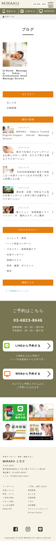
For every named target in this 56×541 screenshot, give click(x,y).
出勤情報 (12, 108)
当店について (8, 490)
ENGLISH (7, 509)
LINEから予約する (28, 345)
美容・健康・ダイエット (20, 265)
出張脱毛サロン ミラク (19, 291)
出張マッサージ (15, 254)
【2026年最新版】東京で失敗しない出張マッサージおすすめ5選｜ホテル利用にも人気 (26, 175)
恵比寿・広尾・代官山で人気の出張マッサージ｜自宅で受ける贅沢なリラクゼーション (26, 195)
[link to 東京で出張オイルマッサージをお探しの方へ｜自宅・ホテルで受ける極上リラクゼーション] (8, 151)
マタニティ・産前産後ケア (21, 249)
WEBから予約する (28, 373)
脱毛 (9, 271)
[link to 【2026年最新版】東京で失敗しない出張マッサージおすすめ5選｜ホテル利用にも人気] (8, 171)
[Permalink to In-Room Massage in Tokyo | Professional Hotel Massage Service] (15, 54)
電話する (11, 11)
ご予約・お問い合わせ (37, 486)
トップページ (8, 486)
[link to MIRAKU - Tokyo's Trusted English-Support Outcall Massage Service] (8, 131)
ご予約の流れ (8, 498)
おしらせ (12, 102)
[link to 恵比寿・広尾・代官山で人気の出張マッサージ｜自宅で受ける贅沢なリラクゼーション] (8, 192)
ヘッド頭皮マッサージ (19, 243)
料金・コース (8, 494)
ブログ (31, 501)
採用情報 (32, 490)
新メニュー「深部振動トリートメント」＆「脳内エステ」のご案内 (26, 214)
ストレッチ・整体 (16, 238)
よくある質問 (8, 505)
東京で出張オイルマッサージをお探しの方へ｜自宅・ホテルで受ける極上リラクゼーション (26, 155)
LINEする (30, 11)
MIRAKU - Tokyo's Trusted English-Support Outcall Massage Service (26, 135)
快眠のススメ (14, 260)
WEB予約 (49, 11)
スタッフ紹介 (8, 501)
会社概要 (32, 505)
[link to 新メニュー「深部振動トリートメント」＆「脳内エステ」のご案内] (8, 212)
